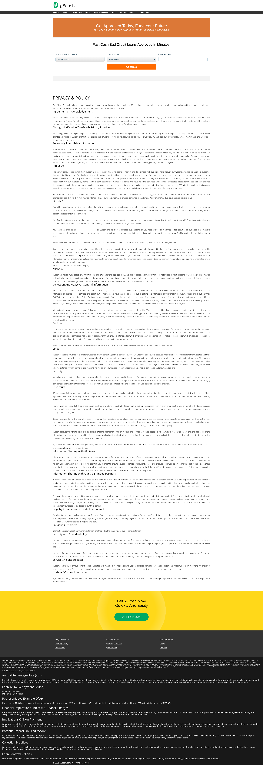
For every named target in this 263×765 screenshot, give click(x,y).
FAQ (114, 12)
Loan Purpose (113, 54)
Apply (65, 12)
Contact (163, 647)
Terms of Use (113, 639)
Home (56, 12)
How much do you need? (66, 54)
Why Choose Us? (81, 12)
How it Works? (166, 639)
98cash (70, 581)
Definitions (112, 647)
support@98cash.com (85, 229)
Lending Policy (61, 643)
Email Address (164, 54)
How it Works (101, 12)
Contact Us (143, 12)
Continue (131, 66)
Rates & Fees (126, 12)
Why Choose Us (62, 639)
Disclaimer (60, 647)
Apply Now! (131, 617)
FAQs (162, 643)
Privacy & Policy (114, 643)
